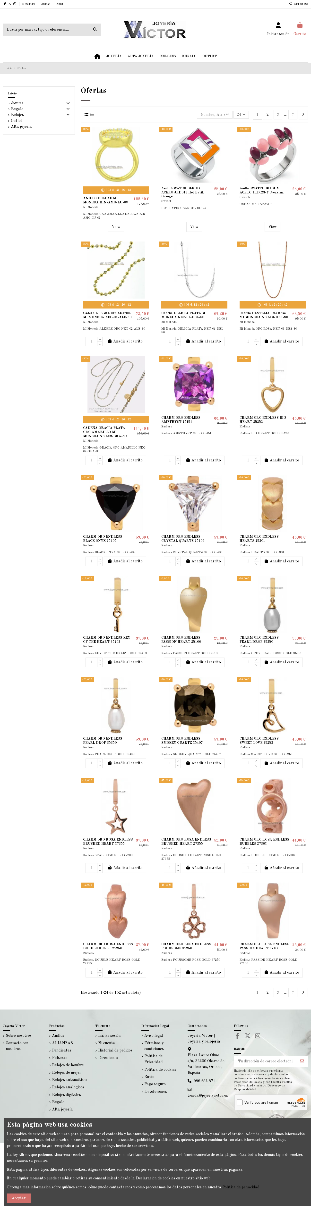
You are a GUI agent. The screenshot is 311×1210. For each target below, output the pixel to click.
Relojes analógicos (68, 1087)
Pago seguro (155, 1084)
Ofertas (46, 4)
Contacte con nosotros (17, 1046)
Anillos (58, 1036)
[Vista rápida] (147, 152)
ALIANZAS (62, 1043)
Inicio (12, 93)
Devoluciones (155, 1092)
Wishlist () (300, 4)
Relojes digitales (66, 1095)
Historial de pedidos (115, 1050)
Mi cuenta (106, 1043)
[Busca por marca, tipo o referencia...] (95, 30)
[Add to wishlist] (147, 134)
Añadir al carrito (128, 341)
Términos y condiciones (154, 1046)
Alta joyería (21, 127)
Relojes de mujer (66, 1073)
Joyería (17, 103)
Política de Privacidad (153, 1059)
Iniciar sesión (109, 1036)
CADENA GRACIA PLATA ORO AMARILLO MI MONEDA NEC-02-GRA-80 (105, 432)
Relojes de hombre (68, 1065)
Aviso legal (153, 1036)
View (116, 227)
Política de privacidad (240, 1187)
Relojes (17, 115)
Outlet (59, 4)
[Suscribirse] (302, 1061)
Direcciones (108, 1058)
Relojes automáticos (69, 1080)
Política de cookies (160, 1070)
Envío (149, 1077)
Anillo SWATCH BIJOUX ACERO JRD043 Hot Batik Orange (182, 192)
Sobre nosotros (19, 1036)
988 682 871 (204, 1081)
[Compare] (147, 143)
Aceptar (19, 1198)
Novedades (29, 4)
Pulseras (59, 1058)
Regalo (17, 109)
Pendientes (61, 1050)
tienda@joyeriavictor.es (208, 1096)
